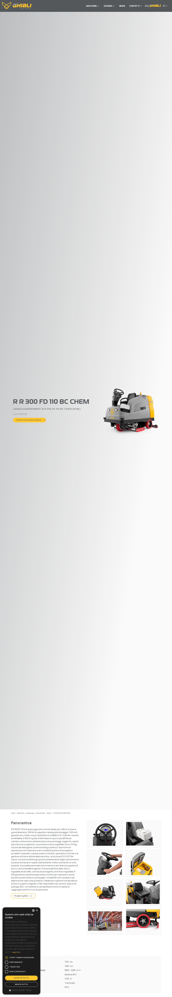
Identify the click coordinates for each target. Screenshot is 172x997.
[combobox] (33, 910)
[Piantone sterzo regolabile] (105, 863)
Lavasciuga (30, 813)
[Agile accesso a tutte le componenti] (105, 892)
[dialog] (21, 950)
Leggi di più (16, 952)
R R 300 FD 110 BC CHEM (62, 813)
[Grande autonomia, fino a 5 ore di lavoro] (105, 921)
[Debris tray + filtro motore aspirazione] (143, 863)
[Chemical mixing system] (143, 834)
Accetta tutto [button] (21, 978)
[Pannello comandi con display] (105, 834)
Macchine (20, 813)
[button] (21, 990)
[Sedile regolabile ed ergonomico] (143, 892)
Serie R (49, 813)
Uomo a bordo (40, 813)
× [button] (37, 910)
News (122, 6)
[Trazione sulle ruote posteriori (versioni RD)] (143, 921)
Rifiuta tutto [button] (21, 984)
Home (13, 813)
